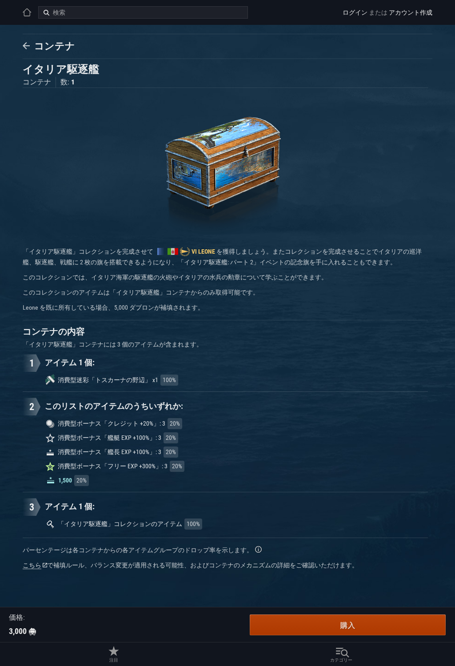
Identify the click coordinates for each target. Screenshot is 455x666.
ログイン (355, 12)
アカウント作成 (410, 12)
